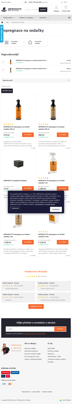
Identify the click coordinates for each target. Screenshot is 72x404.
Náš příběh (51, 348)
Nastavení (15, 208)
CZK (65, 2)
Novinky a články (53, 351)
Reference (51, 354)
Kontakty (50, 362)
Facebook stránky (47, 392)
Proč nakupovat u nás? (31, 356)
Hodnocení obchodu (36, 271)
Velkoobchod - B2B (54, 356)
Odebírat (60, 329)
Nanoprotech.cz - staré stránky (31, 392)
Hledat (43, 10)
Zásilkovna (5, 372)
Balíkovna (15, 372)
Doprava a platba (6, 2)
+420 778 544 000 (18, 348)
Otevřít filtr (7, 91)
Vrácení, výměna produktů (33, 359)
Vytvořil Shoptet (66, 400)
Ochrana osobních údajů (32, 354)
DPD (8, 376)
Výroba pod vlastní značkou (57, 359)
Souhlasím (56, 209)
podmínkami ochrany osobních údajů (34, 334)
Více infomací (39, 204)
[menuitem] (9, 18)
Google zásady (50, 204)
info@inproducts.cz (17, 345)
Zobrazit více (36, 306)
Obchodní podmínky (31, 351)
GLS (3, 376)
